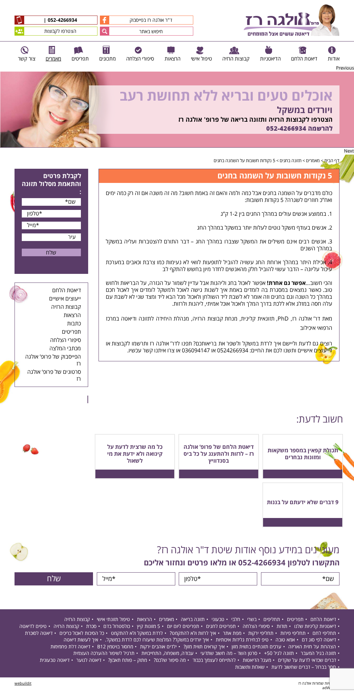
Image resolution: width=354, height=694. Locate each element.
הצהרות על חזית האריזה (312, 647)
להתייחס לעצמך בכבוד (214, 660)
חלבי (235, 619)
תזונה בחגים (290, 161)
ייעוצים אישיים (65, 298)
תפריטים (71, 332)
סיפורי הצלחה (65, 340)
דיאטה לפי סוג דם (319, 640)
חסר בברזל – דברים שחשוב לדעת (303, 667)
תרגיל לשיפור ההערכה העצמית (103, 653)
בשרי (252, 619)
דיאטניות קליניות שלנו (315, 626)
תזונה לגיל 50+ (279, 653)
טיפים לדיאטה (33, 626)
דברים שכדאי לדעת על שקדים (307, 660)
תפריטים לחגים (221, 626)
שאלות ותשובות (249, 667)
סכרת (91, 626)
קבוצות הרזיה (66, 307)
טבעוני (218, 619)
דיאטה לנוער (88, 660)
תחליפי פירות (293, 633)
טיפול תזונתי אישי (113, 619)
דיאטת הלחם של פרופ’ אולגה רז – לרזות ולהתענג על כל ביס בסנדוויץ (219, 454)
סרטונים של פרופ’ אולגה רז (54, 375)
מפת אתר (232, 633)
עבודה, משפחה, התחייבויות (167, 653)
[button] (104, 31)
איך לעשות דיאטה (81, 640)
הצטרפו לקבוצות (60, 31)
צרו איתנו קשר (159, 350)
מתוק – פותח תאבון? (127, 660)
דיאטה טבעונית (54, 660)
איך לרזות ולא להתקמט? (193, 633)
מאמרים (313, 161)
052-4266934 (61, 20)
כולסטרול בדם (116, 626)
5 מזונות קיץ (148, 626)
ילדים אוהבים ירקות (158, 647)
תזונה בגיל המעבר (318, 653)
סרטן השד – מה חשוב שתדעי (229, 653)
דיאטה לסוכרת (39, 633)
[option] (177, 110)
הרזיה (199, 318)
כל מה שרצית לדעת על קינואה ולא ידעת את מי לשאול (134, 454)
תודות (282, 626)
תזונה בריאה (193, 619)
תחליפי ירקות (260, 633)
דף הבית (331, 161)
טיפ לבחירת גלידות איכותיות (242, 640)
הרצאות (72, 315)
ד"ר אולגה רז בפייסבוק (151, 20)
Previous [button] (345, 68)
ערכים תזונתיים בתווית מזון (256, 647)
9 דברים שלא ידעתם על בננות (302, 502)
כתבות (74, 323)
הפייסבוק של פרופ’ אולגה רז (53, 360)
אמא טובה (285, 640)
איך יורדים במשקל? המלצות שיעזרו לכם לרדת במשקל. (157, 640)
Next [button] (349, 151)
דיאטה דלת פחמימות (70, 647)
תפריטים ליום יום (183, 626)
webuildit (23, 683)
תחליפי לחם (324, 633)
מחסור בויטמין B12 (115, 647)
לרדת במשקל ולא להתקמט (137, 633)
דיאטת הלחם (66, 290)
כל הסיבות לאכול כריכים (81, 633)
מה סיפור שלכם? (170, 660)
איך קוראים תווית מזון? (204, 647)
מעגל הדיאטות (257, 660)
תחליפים (271, 619)
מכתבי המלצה (65, 348)
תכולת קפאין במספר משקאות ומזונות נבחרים (303, 454)
